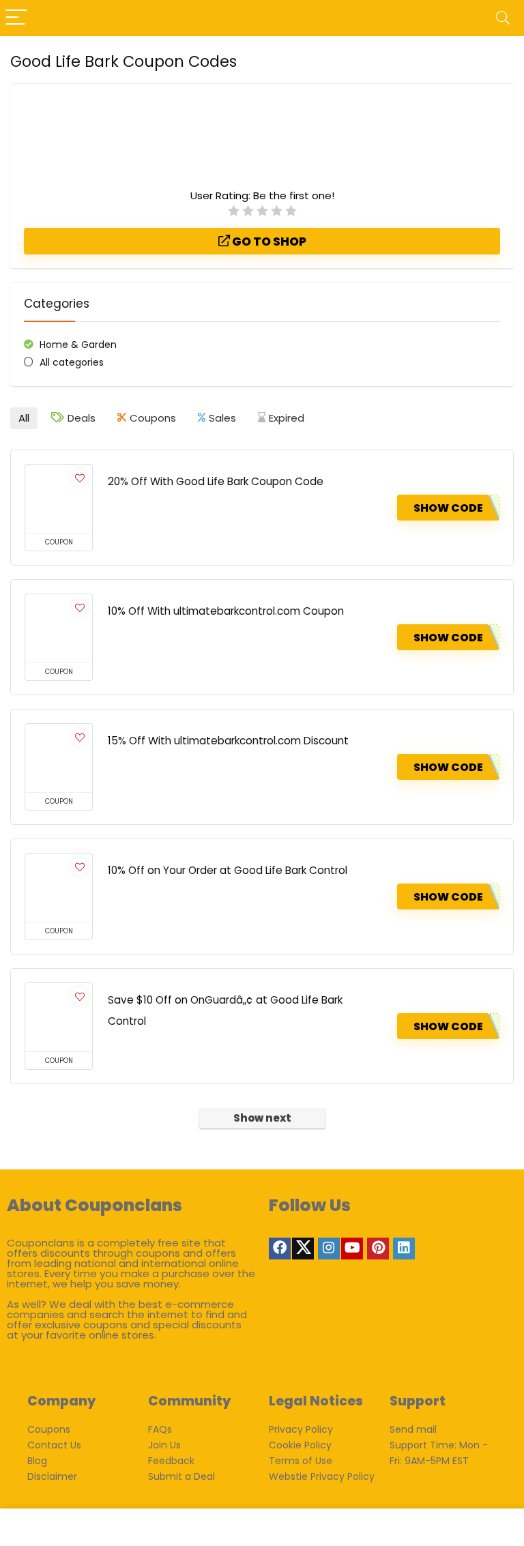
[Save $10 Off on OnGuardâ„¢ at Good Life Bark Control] (58, 1017)
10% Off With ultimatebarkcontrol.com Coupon (226, 611)
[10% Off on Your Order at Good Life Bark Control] (58, 888)
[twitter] (303, 1248)
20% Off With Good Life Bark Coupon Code (215, 481)
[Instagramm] (329, 1248)
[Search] (502, 18)
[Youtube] (352, 1248)
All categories (72, 362)
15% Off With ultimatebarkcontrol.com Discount (228, 740)
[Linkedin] (404, 1248)
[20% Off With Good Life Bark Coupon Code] (58, 499)
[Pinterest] (378, 1248)
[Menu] (16, 18)
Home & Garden (78, 344)
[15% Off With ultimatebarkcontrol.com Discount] (58, 758)
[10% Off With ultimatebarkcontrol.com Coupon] (58, 628)
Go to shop (268, 241)
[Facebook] (280, 1248)
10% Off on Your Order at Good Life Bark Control (227, 870)
